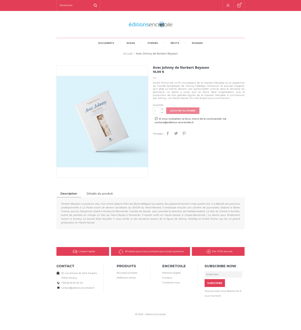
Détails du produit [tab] (100, 193)
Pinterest (184, 133)
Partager (168, 133)
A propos (167, 277)
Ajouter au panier (182, 110)
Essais (131, 42)
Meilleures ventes (126, 277)
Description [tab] (68, 193)
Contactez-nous (171, 282)
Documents (106, 42)
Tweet (176, 133)
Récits (175, 42)
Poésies (153, 42)
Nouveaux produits (127, 272)
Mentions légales (171, 272)
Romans (197, 42)
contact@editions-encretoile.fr (77, 287)
